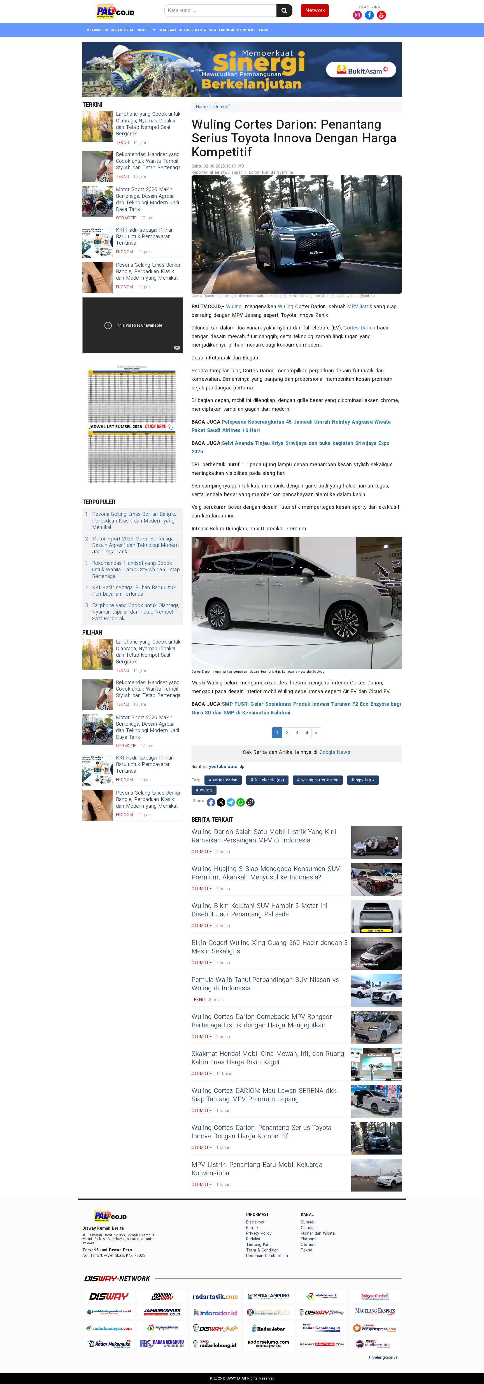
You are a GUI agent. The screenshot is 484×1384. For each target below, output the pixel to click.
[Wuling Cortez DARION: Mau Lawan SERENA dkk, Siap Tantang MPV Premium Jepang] (376, 1101)
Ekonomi (226, 30)
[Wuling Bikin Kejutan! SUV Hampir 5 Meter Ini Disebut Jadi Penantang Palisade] (376, 916)
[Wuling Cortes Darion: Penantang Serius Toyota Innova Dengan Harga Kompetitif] (376, 1138)
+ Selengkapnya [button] (383, 1357)
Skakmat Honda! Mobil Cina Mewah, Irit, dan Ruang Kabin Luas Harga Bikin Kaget (268, 1058)
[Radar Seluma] (268, 1344)
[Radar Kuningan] (109, 1328)
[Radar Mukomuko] (109, 1344)
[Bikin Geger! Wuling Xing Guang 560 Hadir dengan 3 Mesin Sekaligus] (376, 953)
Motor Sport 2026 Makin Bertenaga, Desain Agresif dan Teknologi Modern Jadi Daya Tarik (147, 199)
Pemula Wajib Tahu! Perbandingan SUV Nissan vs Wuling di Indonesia (265, 984)
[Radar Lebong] (215, 1344)
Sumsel (143, 30)
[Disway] (109, 1296)
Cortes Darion (359, 328)
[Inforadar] (215, 1312)
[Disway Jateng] (322, 1312)
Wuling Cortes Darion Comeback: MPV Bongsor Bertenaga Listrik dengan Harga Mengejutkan (262, 1021)
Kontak (252, 1228)
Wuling (233, 306)
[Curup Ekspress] (375, 1328)
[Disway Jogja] (215, 1328)
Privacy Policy (258, 1233)
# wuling (204, 790)
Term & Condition (262, 1250)
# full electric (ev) (267, 780)
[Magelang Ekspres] (375, 1312)
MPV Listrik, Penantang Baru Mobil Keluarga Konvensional (257, 1169)
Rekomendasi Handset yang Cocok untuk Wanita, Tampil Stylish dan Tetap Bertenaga (148, 161)
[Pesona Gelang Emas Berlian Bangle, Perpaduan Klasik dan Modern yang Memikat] (97, 277)
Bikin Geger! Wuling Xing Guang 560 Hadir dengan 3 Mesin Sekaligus (270, 947)
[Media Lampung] (268, 1296)
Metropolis (97, 30)
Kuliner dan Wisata (197, 30)
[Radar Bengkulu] (162, 1344)
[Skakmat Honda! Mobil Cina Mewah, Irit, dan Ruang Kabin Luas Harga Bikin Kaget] (376, 1064)
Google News (334, 752)
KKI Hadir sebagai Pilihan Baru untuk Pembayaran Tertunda (145, 236)
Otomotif (245, 30)
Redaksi (253, 1239)
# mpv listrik (363, 780)
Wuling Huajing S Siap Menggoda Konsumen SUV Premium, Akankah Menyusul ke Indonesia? (266, 873)
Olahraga (168, 30)
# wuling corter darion (317, 780)
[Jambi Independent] (109, 1312)
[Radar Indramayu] (322, 1296)
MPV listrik (359, 306)
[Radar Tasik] (215, 1296)
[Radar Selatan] (375, 1344)
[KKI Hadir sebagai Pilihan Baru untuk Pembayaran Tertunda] (97, 242)
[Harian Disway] (162, 1296)
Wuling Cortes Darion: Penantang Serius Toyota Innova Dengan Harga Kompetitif (262, 1132)
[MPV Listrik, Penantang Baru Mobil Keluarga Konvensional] (376, 1175)
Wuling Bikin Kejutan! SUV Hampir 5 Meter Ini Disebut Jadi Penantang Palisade (260, 910)
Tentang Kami (259, 1245)
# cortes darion (223, 780)
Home (202, 106)
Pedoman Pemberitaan (267, 1256)
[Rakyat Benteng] (322, 1344)
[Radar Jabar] (268, 1328)
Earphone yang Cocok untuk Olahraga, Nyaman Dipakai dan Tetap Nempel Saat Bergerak (148, 124)
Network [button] (315, 10)
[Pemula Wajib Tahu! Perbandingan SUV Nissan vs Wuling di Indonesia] (376, 990)
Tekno (262, 30)
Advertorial (122, 30)
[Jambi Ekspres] (162, 1312)
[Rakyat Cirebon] (375, 1296)
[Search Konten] (284, 10)
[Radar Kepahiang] (322, 1328)
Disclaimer (255, 1222)
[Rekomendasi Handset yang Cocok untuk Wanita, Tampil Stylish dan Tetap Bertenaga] (97, 166)
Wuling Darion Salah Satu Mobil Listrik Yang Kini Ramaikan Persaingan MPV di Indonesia (264, 836)
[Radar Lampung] (268, 1312)
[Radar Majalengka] (162, 1328)
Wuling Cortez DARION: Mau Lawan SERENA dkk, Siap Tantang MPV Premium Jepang (265, 1095)
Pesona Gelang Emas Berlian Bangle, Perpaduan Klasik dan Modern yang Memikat (149, 271)
